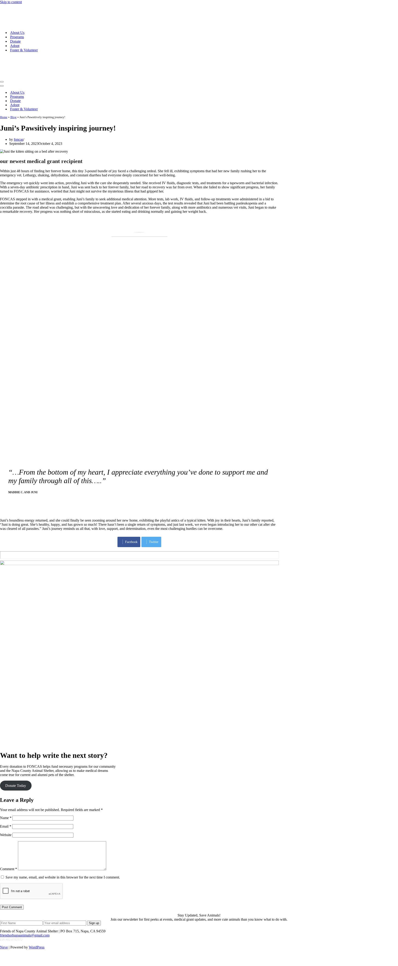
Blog (13, 80)
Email (5, 789)
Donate (15, 23)
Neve (4, 910)
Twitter (153, 505)
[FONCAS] (30, 6)
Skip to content (11, 2)
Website (6, 798)
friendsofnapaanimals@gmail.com (25, 898)
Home (3, 80)
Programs (17, 18)
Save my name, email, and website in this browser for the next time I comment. (63, 840)
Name (6, 781)
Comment (8, 832)
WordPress (36, 910)
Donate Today (15, 749)
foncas (18, 103)
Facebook (131, 505)
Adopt (14, 27)
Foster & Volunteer (24, 32)
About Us (17, 14)
